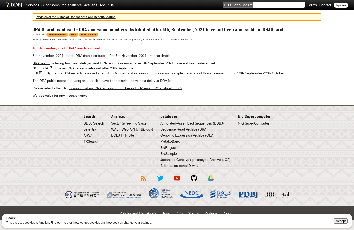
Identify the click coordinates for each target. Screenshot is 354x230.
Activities (90, 4)
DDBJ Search (94, 123)
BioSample (168, 153)
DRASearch (41, 63)
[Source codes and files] (194, 181)
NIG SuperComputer (253, 123)
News (46, 39)
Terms (312, 4)
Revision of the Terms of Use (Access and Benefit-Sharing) (76, 17)
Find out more (60, 222)
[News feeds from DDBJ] (143, 181)
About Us (107, 4)
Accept (341, 221)
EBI (35, 73)
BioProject (168, 147)
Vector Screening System (130, 123)
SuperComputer (53, 4)
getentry (90, 129)
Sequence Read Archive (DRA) (184, 129)
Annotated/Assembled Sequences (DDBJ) (192, 123)
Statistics (75, 4)
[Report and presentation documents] (211, 181)
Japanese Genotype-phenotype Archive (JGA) (195, 159)
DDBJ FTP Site (122, 135)
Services (32, 4)
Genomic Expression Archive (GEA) (187, 135)
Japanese (341, 5)
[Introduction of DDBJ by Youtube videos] (177, 181)
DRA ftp (166, 81)
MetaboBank (170, 141)
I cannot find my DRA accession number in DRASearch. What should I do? (125, 88)
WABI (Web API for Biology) (132, 129)
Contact (325, 4)
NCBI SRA (40, 68)
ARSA (88, 135)
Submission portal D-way (179, 165)
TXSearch (91, 141)
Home (36, 39)
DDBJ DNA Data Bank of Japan (14, 5)
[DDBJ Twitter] (160, 181)
